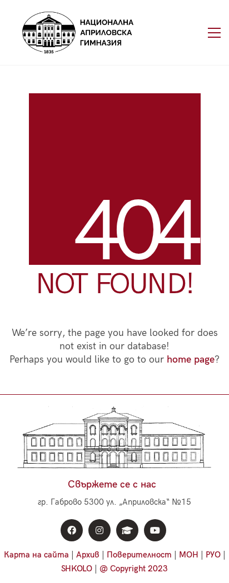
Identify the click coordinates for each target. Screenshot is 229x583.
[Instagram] (99, 530)
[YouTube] (155, 530)
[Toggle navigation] (214, 33)
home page (191, 359)
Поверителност (139, 555)
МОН (188, 555)
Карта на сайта (36, 555)
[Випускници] (127, 530)
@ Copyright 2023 (133, 569)
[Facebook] (72, 530)
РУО (213, 555)
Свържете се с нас (112, 484)
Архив (87, 555)
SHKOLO (76, 569)
